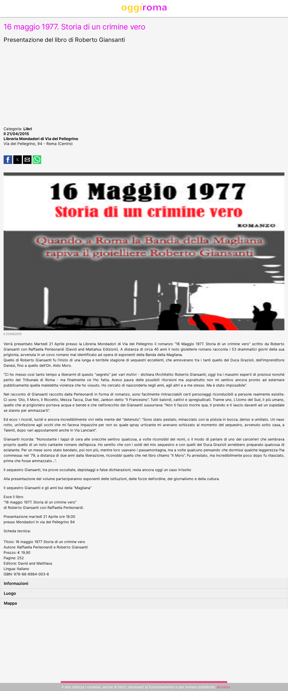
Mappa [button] (10, 603)
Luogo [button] (10, 593)
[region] (144, 84)
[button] (8, 159)
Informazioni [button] (16, 583)
